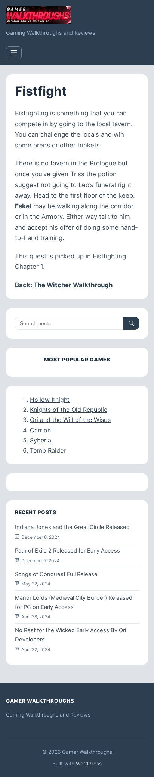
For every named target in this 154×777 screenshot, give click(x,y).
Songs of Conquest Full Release (56, 574)
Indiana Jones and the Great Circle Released (72, 527)
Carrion (40, 430)
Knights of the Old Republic (68, 409)
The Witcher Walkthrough (73, 285)
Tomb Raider (48, 450)
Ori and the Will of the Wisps (70, 419)
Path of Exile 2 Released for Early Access (67, 550)
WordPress (89, 764)
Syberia (40, 440)
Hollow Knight (50, 399)
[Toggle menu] (14, 52)
